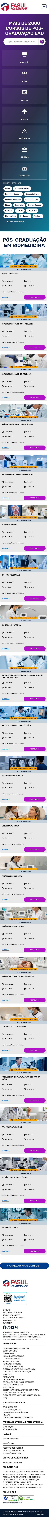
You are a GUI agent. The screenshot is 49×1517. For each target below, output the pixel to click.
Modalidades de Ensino (13, 1356)
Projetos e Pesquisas (13, 1367)
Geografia (19, 205)
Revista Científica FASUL (14, 1393)
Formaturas (8, 1377)
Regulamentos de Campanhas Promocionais (23, 1485)
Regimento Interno (11, 1361)
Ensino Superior (32, 199)
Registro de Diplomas (13, 1448)
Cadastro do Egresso (13, 1385)
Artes (7, 188)
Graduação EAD (10, 1407)
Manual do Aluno (11, 1439)
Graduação (8, 1427)
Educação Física (32, 194)
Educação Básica (22, 188)
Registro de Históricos (13, 1451)
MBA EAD (6, 1415)
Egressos (7, 1374)
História (8, 211)
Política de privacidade (39, 1513)
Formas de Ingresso (12, 1364)
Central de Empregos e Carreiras (18, 1382)
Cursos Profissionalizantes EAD (18, 1418)
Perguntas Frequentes (13, 1380)
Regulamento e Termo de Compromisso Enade (23, 1472)
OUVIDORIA (7, 1323)
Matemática (10, 216)
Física (7, 205)
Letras (20, 211)
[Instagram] (8, 1327)
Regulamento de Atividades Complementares (24, 1474)
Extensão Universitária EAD (15, 1412)
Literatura (32, 211)
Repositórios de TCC (12, 1453)
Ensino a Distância (13, 199)
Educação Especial (13, 194)
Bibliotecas (8, 1387)
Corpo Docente (10, 1351)
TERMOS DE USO (9, 1320)
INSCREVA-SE (34, 297)
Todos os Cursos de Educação (14, 221)
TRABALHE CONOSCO (11, 1315)
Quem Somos (8, 1354)
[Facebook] (4, 1327)
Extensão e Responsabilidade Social (19, 1369)
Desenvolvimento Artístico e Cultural (21, 1390)
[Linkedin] (16, 1327)
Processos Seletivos (12, 1359)
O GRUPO (6, 1310)
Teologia (37, 216)
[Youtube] (12, 1327)
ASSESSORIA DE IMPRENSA (14, 1318)
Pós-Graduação (10, 1429)
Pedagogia (25, 216)
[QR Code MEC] (15, 1300)
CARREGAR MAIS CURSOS (23, 1265)
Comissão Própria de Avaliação (17, 1372)
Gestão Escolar (34, 205)
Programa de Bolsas (12, 1462)
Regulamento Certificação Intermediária (22, 1487)
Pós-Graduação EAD (12, 1410)
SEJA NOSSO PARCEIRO (12, 1313)
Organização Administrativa (16, 1348)
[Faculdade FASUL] (15, 1285)
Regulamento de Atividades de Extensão (21, 1477)
